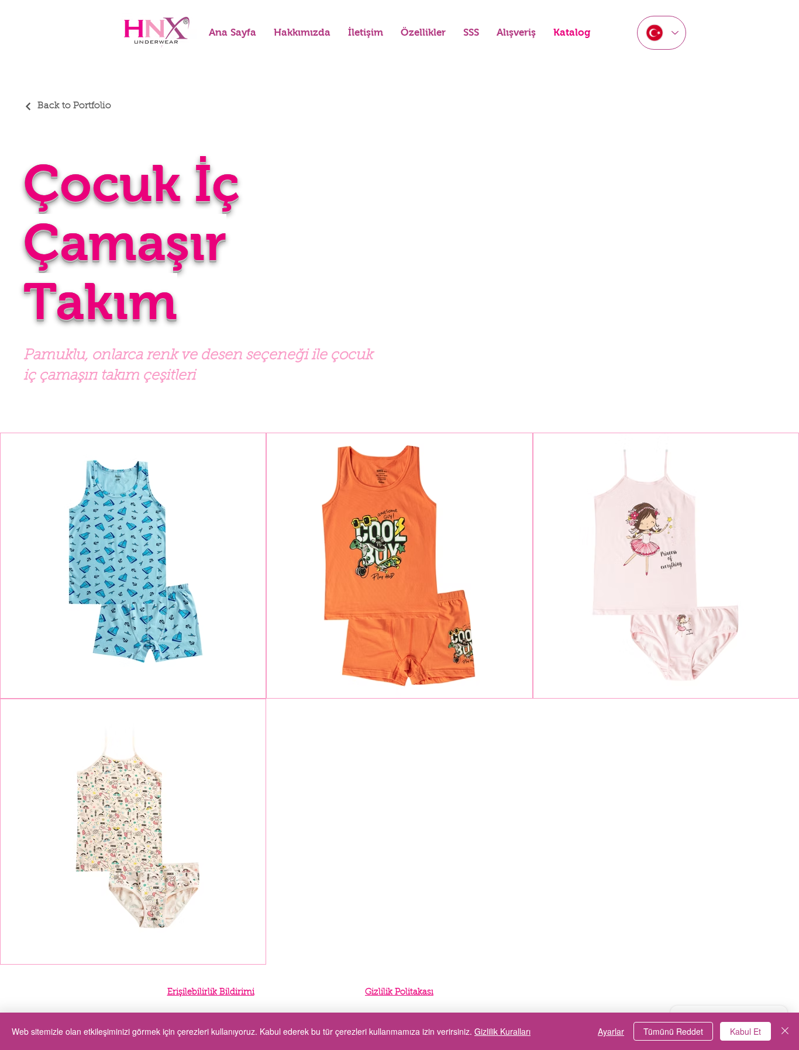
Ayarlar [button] (611, 1031)
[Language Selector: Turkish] (661, 33)
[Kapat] (785, 1031)
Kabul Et (745, 1031)
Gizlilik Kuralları (502, 1031)
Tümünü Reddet (673, 1031)
